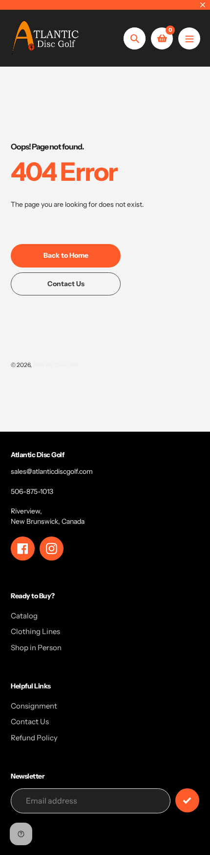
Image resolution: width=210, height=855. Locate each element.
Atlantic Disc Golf (56, 364)
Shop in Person (36, 647)
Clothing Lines (35, 631)
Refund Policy (34, 737)
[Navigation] (189, 38)
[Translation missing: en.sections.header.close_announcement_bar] (203, 5)
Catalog (24, 615)
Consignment (34, 705)
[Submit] (187, 800)
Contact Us (30, 721)
